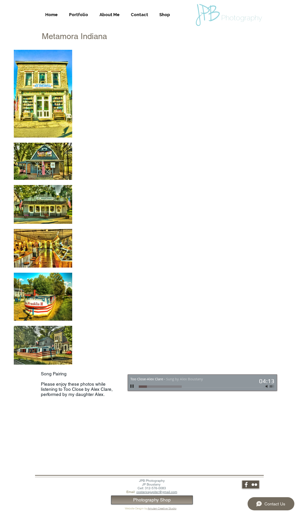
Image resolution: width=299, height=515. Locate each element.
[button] (78, 15)
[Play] (132, 386)
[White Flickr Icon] (254, 484)
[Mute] (267, 386)
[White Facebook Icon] (246, 484)
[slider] (272, 386)
